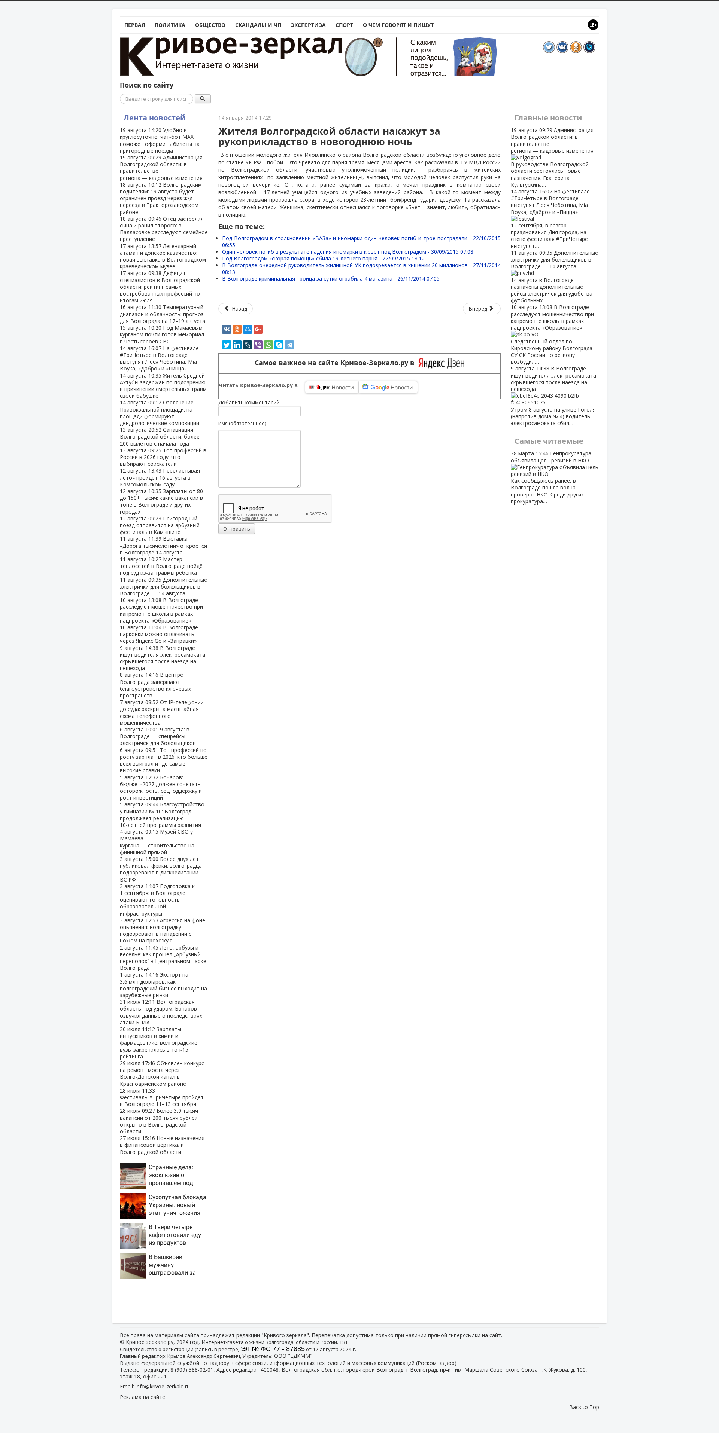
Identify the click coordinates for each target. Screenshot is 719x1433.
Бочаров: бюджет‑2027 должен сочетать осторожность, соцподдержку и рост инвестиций (161, 787)
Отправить (236, 528)
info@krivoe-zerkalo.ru (163, 1386)
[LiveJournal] (247, 344)
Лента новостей (154, 118)
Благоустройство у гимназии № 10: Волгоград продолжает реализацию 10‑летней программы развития (162, 814)
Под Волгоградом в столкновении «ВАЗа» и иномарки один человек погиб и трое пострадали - (361, 241)
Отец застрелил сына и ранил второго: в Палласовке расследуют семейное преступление (164, 229)
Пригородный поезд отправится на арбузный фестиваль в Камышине (160, 525)
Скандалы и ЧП (258, 24)
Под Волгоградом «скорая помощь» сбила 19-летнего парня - (323, 258)
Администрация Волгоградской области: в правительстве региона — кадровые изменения (161, 167)
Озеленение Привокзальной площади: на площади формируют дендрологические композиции (159, 413)
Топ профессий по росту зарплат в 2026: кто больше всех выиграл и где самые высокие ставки (163, 760)
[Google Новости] (388, 387)
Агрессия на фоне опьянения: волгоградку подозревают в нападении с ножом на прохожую (162, 930)
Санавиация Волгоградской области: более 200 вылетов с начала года (160, 436)
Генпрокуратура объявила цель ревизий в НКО (551, 477)
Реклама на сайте (142, 1396)
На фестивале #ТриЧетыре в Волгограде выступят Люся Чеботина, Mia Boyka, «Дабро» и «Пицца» (159, 358)
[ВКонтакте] (226, 329)
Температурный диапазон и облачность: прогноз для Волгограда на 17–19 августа (162, 313)
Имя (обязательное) (242, 423)
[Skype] (278, 344)
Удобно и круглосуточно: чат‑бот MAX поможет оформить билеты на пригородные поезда (160, 140)
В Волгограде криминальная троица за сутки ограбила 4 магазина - (331, 278)
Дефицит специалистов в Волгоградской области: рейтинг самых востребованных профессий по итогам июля (160, 286)
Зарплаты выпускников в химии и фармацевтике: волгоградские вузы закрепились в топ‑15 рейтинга (158, 1043)
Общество (210, 24)
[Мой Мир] (247, 329)
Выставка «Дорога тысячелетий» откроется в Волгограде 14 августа (163, 545)
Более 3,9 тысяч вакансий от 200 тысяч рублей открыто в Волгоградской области (159, 1121)
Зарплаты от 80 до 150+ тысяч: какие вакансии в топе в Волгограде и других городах (161, 501)
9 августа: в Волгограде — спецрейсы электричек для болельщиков (158, 736)
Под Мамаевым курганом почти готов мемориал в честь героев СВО (162, 334)
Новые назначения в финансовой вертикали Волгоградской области (162, 1144)
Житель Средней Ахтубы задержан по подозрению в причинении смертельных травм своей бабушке (163, 386)
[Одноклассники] (237, 329)
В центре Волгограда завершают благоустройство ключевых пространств (155, 685)
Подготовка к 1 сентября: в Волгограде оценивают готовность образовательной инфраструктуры (157, 900)
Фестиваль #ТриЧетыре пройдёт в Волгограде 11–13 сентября (162, 1097)
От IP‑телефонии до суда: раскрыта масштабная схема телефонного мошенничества (162, 712)
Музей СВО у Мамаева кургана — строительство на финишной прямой (157, 842)
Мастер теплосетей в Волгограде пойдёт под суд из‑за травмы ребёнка (163, 566)
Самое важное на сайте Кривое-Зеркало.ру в (336, 362)
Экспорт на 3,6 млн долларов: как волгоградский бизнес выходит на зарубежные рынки (163, 985)
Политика (170, 24)
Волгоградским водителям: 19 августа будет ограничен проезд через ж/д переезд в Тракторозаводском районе (161, 198)
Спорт (344, 24)
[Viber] (258, 344)
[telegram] (289, 344)
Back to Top (584, 1407)
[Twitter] (226, 344)
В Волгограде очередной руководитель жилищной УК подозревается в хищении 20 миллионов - (361, 268)
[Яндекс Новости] (331, 387)
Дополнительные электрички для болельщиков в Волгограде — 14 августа (163, 586)
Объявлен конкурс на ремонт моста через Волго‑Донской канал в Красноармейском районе (162, 1073)
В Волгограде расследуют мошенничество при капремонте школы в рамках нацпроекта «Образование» (161, 610)
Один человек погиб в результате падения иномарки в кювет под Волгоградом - (347, 251)
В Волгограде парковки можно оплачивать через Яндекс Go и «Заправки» (159, 634)
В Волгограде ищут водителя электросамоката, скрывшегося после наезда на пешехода (163, 658)
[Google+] (258, 329)
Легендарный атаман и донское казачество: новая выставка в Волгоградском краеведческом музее (163, 256)
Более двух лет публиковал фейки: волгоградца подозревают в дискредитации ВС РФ (161, 869)
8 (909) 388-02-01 (191, 1369)
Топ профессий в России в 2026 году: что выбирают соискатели (163, 457)
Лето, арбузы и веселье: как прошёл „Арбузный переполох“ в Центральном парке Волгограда (163, 958)
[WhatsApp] (268, 344)
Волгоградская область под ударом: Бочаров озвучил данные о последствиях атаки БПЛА (161, 1012)
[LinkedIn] (237, 344)
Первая (134, 24)
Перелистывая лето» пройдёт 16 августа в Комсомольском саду (160, 477)
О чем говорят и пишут (398, 24)
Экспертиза (308, 24)
